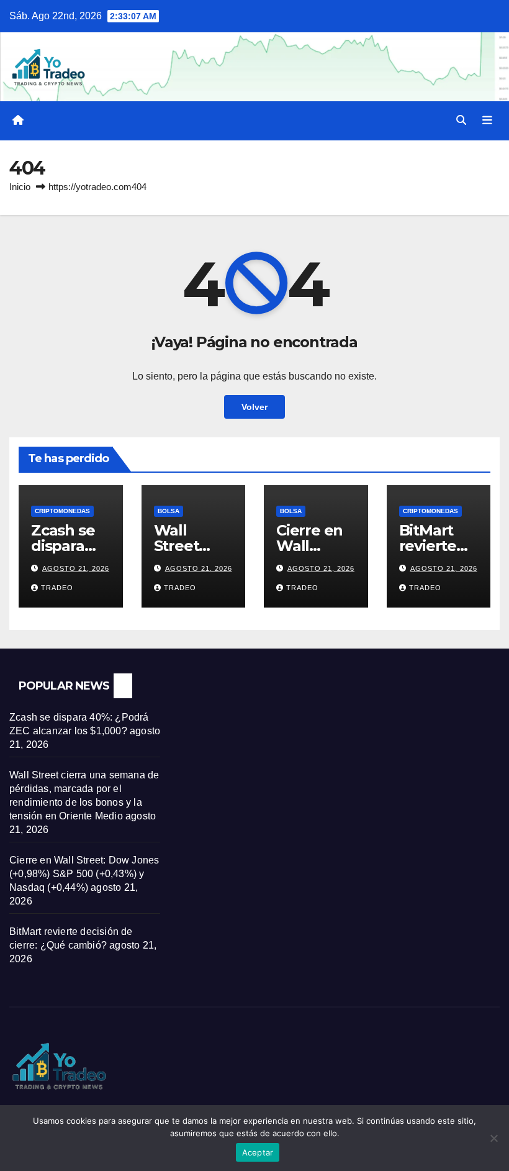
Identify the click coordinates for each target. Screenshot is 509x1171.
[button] (461, 120)
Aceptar (258, 1152)
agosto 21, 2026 (75, 568)
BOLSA (168, 511)
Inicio (19, 186)
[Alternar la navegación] (487, 120)
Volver (254, 407)
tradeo (57, 587)
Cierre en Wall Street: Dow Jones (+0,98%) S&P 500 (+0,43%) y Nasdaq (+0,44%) (84, 874)
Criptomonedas (62, 511)
